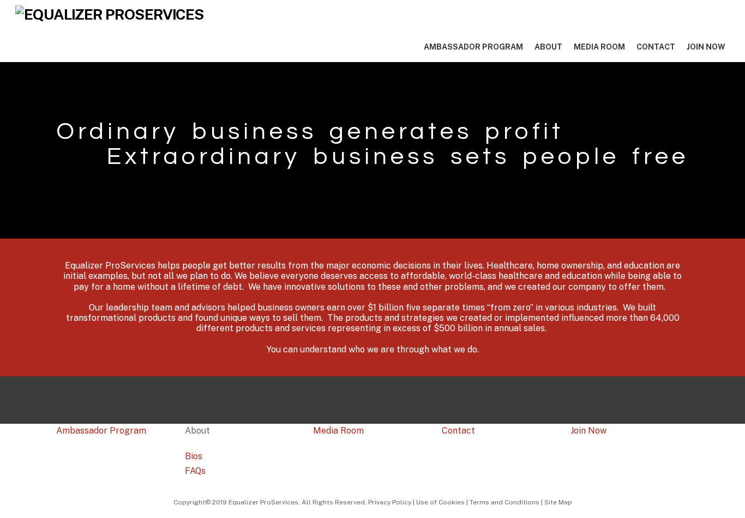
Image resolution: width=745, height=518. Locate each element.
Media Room (599, 46)
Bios (193, 456)
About (548, 46)
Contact (655, 46)
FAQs (195, 471)
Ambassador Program (473, 46)
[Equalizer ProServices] (109, 14)
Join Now (706, 46)
